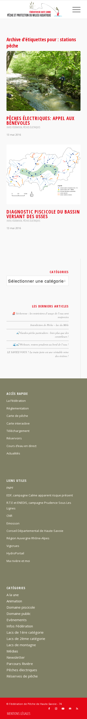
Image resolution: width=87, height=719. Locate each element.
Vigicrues (12, 546)
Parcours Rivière (19, 663)
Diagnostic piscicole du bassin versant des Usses (43, 214)
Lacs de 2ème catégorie (25, 638)
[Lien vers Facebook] (49, 708)
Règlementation (17, 408)
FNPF (9, 488)
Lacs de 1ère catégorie (25, 632)
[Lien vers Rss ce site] (77, 708)
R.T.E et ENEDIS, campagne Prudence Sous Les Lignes (38, 505)
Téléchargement (17, 431)
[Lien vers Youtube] (63, 708)
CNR (9, 516)
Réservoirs (14, 438)
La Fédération (16, 401)
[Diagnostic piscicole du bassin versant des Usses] (43, 174)
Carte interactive (18, 423)
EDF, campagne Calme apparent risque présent (39, 495)
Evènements (16, 619)
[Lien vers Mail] (70, 708)
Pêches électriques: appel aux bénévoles (40, 120)
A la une (12, 594)
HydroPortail (15, 553)
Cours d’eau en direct (21, 446)
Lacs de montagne (21, 644)
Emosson (12, 523)
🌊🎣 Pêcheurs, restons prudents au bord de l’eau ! (41, 344)
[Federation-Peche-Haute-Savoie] (36, 9)
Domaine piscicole (20, 607)
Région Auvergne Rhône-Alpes (27, 538)
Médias (12, 651)
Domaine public (18, 613)
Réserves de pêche (22, 676)
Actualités (13, 453)
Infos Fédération (14, 127)
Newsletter (15, 657)
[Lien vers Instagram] (56, 708)
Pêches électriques (31, 127)
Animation (14, 601)
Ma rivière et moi (18, 561)
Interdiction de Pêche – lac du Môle (49, 325)
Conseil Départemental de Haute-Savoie (34, 531)
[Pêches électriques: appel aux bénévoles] (43, 81)
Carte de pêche (17, 416)
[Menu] (74, 9)
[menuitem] (74, 9)
